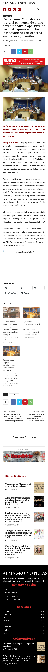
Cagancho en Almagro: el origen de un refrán (18, 485)
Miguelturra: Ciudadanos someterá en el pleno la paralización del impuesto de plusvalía (31, 326)
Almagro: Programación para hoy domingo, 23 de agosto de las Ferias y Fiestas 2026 (17, 501)
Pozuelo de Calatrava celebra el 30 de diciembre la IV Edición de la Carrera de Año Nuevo (36, 419)
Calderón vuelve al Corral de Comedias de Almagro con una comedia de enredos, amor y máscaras (18, 550)
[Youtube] (19, 9)
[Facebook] (4, 9)
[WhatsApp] (30, 51)
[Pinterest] (25, 51)
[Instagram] (14, 9)
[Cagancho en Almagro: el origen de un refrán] (39, 487)
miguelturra (14, 395)
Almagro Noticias (12, 41)
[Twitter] (9, 9)
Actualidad (7, 16)
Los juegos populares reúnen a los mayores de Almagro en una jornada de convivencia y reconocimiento (17, 517)
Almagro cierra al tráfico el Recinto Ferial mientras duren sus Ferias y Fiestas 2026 (18, 534)
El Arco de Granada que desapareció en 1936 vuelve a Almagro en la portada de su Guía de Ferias (19, 658)
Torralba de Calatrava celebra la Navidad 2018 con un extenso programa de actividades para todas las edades (13, 419)
